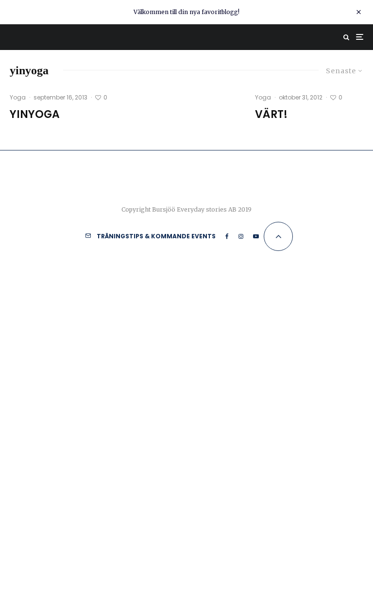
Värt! (271, 114)
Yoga (18, 97)
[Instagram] (241, 236)
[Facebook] (227, 236)
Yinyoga (35, 114)
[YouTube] (256, 236)
